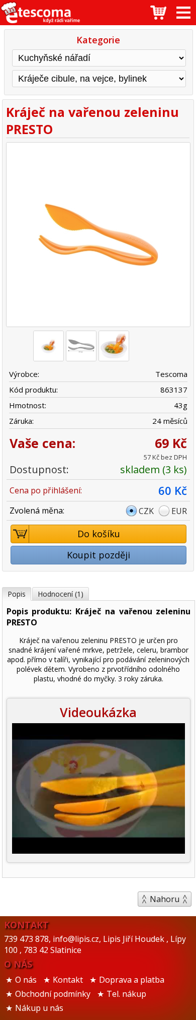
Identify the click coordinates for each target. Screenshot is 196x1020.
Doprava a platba (131, 979)
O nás (26, 979)
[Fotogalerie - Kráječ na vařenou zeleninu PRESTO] (48, 346)
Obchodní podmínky (52, 993)
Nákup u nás (39, 1007)
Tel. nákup (126, 993)
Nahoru (164, 899)
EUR (179, 511)
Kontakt (68, 979)
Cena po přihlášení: (46, 490)
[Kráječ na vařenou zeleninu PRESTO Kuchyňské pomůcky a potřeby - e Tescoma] (40, 12)
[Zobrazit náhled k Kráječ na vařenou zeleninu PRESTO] (97, 236)
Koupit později (98, 555)
